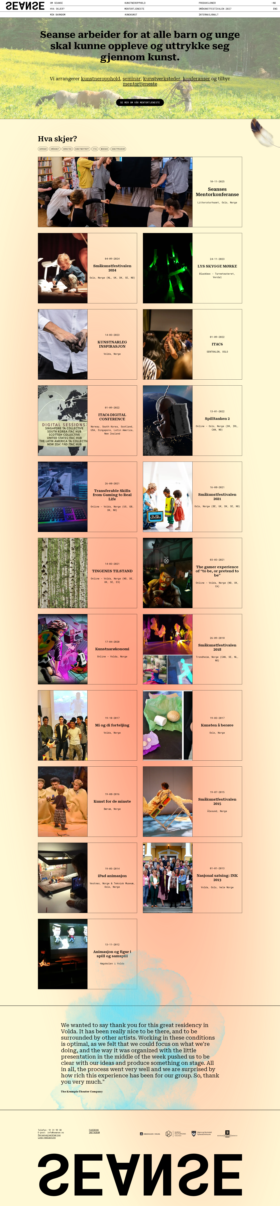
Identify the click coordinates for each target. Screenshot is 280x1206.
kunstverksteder (161, 78)
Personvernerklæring (49, 1135)
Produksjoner (207, 3)
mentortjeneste (140, 84)
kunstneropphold (100, 78)
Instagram (94, 1132)
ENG (275, 8)
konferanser (196, 78)
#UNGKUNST (131, 14)
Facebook (94, 1130)
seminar (132, 78)
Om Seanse (56, 3)
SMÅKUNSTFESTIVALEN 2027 (215, 9)
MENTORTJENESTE (134, 9)
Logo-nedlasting (47, 1137)
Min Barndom (57, 14)
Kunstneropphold (135, 3)
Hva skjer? (57, 9)
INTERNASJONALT (208, 14)
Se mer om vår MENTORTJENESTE (140, 102)
